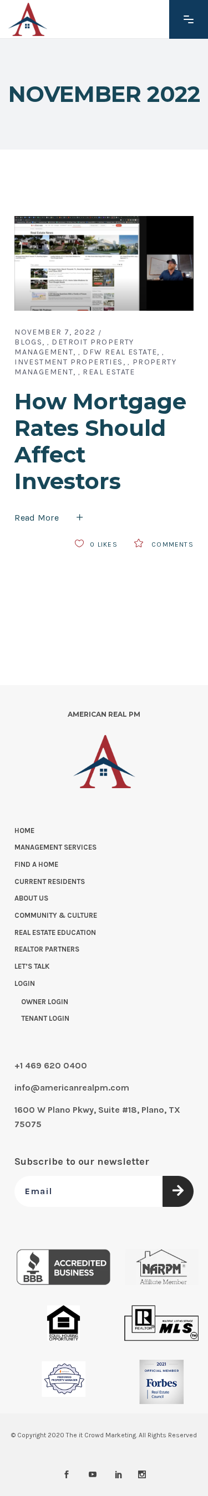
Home (24, 830)
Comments (171, 544)
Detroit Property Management (74, 347)
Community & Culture (55, 915)
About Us (31, 898)
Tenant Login (45, 1018)
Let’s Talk (31, 966)
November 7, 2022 (54, 332)
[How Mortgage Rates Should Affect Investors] (104, 263)
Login (24, 983)
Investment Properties (68, 362)
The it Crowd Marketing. (101, 1435)
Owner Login (44, 1002)
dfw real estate (120, 352)
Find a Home (36, 864)
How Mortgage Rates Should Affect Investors (100, 441)
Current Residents (49, 881)
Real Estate (109, 372)
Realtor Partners (46, 949)
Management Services (55, 847)
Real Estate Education (55, 932)
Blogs (28, 342)
